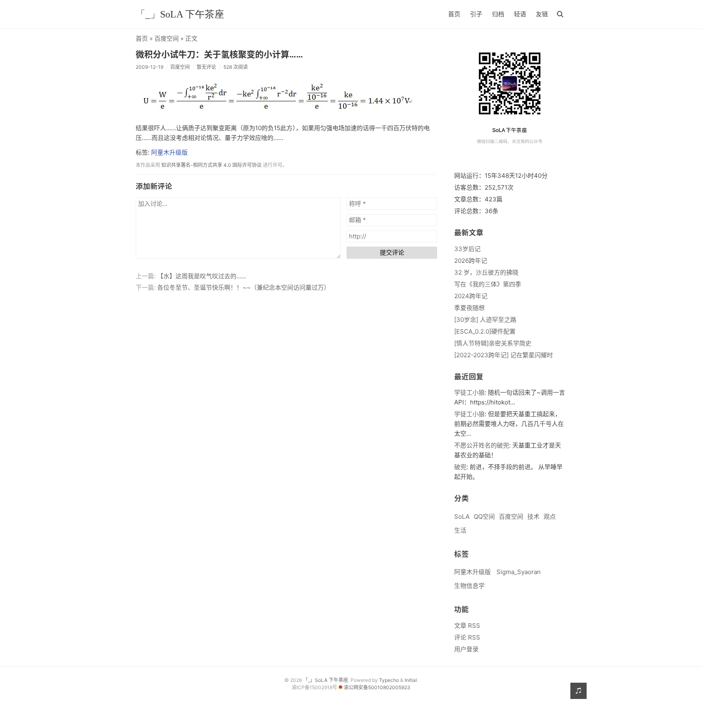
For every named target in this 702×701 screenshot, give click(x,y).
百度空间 (166, 38)
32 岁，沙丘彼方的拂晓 (486, 272)
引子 (476, 14)
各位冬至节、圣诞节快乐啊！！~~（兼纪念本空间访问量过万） (243, 287)
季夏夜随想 (469, 308)
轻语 (520, 14)
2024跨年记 (471, 296)
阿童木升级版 (169, 152)
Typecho (389, 680)
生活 (460, 530)
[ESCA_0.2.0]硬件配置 (485, 331)
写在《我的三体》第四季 (487, 284)
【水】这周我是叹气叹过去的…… (201, 276)
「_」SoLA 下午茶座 (180, 14)
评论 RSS (467, 637)
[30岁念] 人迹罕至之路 (485, 319)
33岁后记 (467, 249)
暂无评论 (206, 67)
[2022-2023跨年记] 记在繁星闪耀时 (503, 355)
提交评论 (392, 252)
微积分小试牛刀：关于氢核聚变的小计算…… (219, 54)
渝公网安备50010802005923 (377, 687)
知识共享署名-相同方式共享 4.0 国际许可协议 (211, 165)
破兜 (460, 467)
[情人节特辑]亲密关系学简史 (492, 343)
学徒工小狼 (469, 392)
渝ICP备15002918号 (315, 687)
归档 (498, 14)
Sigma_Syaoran (518, 572)
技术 (533, 516)
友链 (542, 14)
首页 (454, 14)
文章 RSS (467, 625)
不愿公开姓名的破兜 (481, 445)
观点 (550, 516)
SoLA (462, 516)
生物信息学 (469, 586)
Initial (411, 680)
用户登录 (466, 649)
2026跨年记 (470, 260)
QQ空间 (484, 516)
